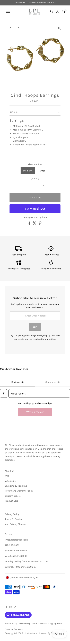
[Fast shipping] (18, 250)
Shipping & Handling (16, 486)
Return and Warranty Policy (19, 490)
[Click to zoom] (59, 28)
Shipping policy (55, 623)
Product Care (11, 501)
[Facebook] (6, 608)
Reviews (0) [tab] (17, 382)
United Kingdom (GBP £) (22, 577)
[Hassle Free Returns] (51, 264)
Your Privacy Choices (15, 524)
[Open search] (51, 11)
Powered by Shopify (49, 633)
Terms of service (39, 623)
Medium (27, 170)
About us (9, 471)
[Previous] (10, 28)
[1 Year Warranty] (51, 250)
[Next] (19, 28)
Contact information (14, 629)
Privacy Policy (12, 514)
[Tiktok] (14, 608)
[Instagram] (10, 608)
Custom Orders (13, 496)
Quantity (35, 178)
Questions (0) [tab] (52, 382)
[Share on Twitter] (35, 224)
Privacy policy (24, 623)
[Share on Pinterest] (40, 224)
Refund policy (11, 623)
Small (42, 170)
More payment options (35, 217)
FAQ (7, 476)
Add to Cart (35, 197)
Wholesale (10, 481)
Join (35, 327)
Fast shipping (19, 254)
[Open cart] (63, 11)
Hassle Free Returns (51, 268)
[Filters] (3, 393)
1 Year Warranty (51, 254)
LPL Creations (30, 633)
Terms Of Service (13, 519)
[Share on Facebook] (30, 224)
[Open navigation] (8, 11)
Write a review (35, 412)
